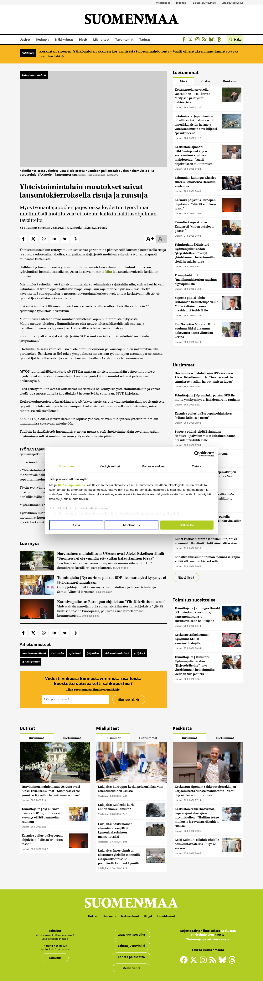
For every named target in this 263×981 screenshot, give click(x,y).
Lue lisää (54, 56)
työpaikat (93, 653)
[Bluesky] (223, 962)
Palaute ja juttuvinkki (204, 2)
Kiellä (76, 525)
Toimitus (181, 2)
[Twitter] (194, 962)
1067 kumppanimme (72, 485)
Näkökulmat (64, 39)
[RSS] (205, 40)
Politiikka (28, 53)
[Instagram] (198, 40)
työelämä (75, 653)
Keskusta (42, 39)
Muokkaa (129, 525)
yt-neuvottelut (30, 661)
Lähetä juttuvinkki (131, 946)
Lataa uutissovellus (232, 2)
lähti (108, 272)
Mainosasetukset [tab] (153, 466)
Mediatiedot (163, 2)
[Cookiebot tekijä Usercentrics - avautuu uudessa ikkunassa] (197, 454)
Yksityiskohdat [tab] (110, 466)
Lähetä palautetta (131, 957)
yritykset (139, 653)
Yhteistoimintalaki (34, 75)
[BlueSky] (212, 40)
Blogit (83, 39)
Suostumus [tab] (66, 466)
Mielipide (103, 795)
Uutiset (25, 39)
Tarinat (144, 39)
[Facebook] (184, 40)
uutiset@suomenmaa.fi (55, 938)
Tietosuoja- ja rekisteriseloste (207, 939)
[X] (191, 40)
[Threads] (219, 40)
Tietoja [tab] (196, 466)
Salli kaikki (187, 525)
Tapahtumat (124, 39)
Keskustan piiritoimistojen (213, 932)
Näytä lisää (186, 577)
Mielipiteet (101, 39)
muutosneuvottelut (34, 653)
